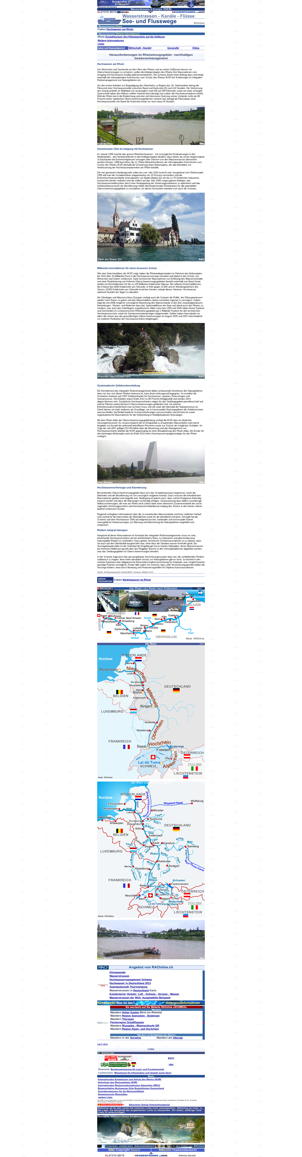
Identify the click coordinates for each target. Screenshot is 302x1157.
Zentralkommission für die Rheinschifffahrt (121, 1091)
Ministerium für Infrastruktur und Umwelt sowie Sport (142, 1073)
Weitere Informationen (111, 40)
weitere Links (105, 1097)
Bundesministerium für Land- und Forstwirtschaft (137, 1069)
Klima (196, 48)
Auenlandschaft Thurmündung (128, 986)
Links (101, 44)
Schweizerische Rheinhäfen (113, 1094)
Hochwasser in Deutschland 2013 (130, 983)
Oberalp (178, 1037)
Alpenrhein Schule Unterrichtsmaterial (149, 1104)
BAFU (171, 1058)
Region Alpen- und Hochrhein (140, 1029)
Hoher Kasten (130, 1012)
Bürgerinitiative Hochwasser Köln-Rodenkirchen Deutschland (131, 1088)
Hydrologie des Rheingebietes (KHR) (117, 1082)
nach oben (102, 1044)
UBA (171, 1064)
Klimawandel (117, 972)
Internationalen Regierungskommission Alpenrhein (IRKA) (129, 1085)
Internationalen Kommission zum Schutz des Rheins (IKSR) (129, 1079)
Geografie (173, 48)
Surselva (135, 1037)
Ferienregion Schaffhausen (127, 1022)
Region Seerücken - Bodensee (140, 1015)
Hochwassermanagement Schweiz (130, 979)
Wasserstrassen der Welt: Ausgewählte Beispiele (140, 997)
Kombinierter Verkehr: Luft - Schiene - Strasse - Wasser (144, 994)
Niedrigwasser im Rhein (137, 579)
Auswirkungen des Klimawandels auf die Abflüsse (135, 37)
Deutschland (141, 990)
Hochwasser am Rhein (119, 29)
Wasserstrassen (119, 976)
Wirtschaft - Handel (140, 48)
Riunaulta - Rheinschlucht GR (140, 1025)
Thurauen (128, 1019)
